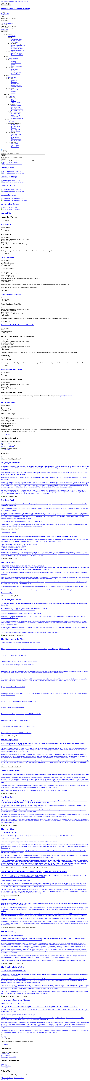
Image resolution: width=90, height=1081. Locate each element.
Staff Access (4, 1067)
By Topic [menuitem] (10, 78)
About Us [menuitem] (7, 120)
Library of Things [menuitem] (16, 40)
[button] (45, 3)
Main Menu (4, 31)
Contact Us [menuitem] (11, 121)
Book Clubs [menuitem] (14, 69)
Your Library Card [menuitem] (16, 39)
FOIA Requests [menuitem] (15, 129)
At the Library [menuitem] (12, 104)
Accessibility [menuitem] (14, 116)
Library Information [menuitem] (13, 123)
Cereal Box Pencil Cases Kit (11, 294)
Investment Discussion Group (11, 369)
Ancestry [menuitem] (13, 93)
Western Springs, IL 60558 (8, 1057)
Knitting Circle (6, 224)
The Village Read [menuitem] (16, 72)
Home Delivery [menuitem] (15, 115)
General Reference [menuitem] (16, 86)
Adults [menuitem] (13, 64)
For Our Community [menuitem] (13, 112)
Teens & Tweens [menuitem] (16, 63)
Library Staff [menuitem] (14, 124)
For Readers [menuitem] (11, 51)
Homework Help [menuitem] (16, 85)
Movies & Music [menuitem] (16, 47)
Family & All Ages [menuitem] (16, 66)
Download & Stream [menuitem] (13, 44)
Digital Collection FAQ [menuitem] (17, 50)
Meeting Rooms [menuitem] (15, 107)
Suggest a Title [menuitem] (15, 42)
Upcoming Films (5, 443)
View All (3, 1037)
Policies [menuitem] (13, 128)
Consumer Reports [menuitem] (16, 90)
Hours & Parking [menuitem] (16, 105)
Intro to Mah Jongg (8, 402)
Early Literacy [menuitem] (15, 99)
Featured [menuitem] (10, 67)
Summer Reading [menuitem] (16, 74)
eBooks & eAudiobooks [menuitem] (18, 45)
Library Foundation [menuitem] (16, 136)
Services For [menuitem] (11, 97)
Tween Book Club (7, 257)
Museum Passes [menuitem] (15, 113)
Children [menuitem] (13, 61)
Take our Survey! (5, 449)
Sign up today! (5, 1044)
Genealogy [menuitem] (14, 82)
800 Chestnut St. (5, 1055)
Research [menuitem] (6, 75)
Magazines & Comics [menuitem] (17, 48)
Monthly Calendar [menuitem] (13, 58)
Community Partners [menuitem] (17, 118)
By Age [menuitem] (10, 59)
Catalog (5, 150)
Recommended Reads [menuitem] (17, 55)
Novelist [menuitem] (13, 91)
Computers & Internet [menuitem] (17, 109)
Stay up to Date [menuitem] (12, 142)
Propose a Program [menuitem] (16, 140)
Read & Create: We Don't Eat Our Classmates (17, 325)
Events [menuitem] (6, 56)
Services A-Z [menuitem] (11, 96)
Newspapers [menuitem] (14, 80)
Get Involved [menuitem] (11, 132)
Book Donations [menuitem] (15, 137)
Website (5, 152)
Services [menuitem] (6, 94)
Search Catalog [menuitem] (12, 36)
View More (7, 434)
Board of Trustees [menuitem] (16, 126)
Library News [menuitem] (15, 147)
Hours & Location (5, 4)
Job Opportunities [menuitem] (16, 139)
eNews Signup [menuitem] (15, 145)
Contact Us (4, 1064)
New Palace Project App (7, 446)
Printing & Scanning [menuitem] (17, 110)
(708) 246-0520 (5, 14)
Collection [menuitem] (7, 34)
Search (3, 155)
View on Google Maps (7, 23)
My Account (4, 29)
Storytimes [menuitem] (14, 71)
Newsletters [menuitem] (14, 143)
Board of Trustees (6, 1066)
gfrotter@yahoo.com (66, 396)
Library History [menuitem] (15, 131)
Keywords (4, 157)
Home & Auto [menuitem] (15, 83)
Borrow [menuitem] (10, 37)
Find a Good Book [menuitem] (16, 53)
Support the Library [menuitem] (16, 134)
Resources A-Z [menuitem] (12, 77)
